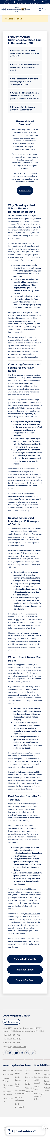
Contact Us (25, 190)
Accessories (29, 1088)
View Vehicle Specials (25, 958)
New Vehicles (8, 1070)
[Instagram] (10, 1052)
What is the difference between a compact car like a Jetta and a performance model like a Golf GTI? (24, 96)
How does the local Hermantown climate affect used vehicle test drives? (24, 67)
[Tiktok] (22, 1052)
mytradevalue (17, 537)
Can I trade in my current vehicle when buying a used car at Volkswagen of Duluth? (24, 81)
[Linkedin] (33, 1052)
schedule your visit (32, 914)
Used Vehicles (8, 1074)
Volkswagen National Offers (39, 1096)
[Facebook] (5, 1052)
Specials (39, 1065)
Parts (28, 1065)
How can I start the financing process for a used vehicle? (22, 108)
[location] (42, 2)
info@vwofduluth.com (17, 1046)
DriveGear (29, 1091)
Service (19, 1065)
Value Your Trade (25, 969)
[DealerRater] (27, 1052)
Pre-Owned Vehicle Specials (38, 1080)
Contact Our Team (25, 980)
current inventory (23, 176)
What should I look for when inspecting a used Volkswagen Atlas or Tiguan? (24, 53)
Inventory (9, 1065)
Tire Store (29, 1077)
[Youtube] (16, 1052)
